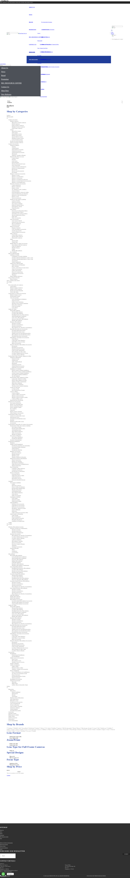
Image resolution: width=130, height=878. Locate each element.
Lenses (12, 129)
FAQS (1, 849)
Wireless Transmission (16, 440)
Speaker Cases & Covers (18, 662)
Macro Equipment (16, 223)
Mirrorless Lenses (16, 131)
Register (112, 33)
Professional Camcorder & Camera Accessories (20, 424)
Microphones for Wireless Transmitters (22, 535)
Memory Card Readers (17, 176)
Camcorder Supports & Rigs (19, 378)
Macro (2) (12, 756)
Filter (8, 107)
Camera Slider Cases (17, 398)
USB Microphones (16, 562)
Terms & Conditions (4, 847)
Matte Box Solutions (17, 304)
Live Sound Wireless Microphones (18, 588)
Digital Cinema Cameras (16, 287)
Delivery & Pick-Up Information (6, 842)
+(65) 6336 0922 (8, 871)
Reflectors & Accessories (18, 506)
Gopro (13, 729)
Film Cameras (13, 233)
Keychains (14, 172)
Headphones (13, 653)
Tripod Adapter (14, 709)
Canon (95, 728)
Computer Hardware (17, 469)
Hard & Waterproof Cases (18, 163)
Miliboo (44, 729)
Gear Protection (16, 165)
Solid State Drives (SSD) (18, 475)
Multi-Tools (15, 683)
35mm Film (15, 242)
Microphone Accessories (16, 599)
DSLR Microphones (15, 598)
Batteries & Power (16, 452)
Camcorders (13, 286)
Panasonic (66, 729)
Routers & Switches (17, 461)
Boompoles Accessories (17, 643)
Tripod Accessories (16, 151)
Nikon (49, 729)
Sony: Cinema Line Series (13, 280)
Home (8, 100)
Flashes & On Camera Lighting (18, 199)
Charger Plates (16, 190)
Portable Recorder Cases (18, 331)
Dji (99, 728)
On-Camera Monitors (15, 435)
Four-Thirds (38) (13, 738)
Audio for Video (44, 37)
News (1, 831)
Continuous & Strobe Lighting (19, 256)
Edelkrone (103, 728)
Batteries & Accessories (14, 401)
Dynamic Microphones (17, 559)
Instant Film (15, 240)
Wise (13, 731)
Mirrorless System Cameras (19, 122)
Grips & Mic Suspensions (18, 350)
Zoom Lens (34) (13, 745)
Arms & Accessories (17, 269)
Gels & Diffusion (16, 509)
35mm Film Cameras (17, 235)
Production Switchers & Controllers (21, 445)
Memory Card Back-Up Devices (20, 179)
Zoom (18, 731)
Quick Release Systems (17, 149)
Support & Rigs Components (19, 381)
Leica (26, 729)
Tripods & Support (15, 707)
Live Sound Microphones (16, 566)
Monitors (14, 274)
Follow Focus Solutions (17, 302)
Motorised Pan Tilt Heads (16, 400)
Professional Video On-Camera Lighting (20, 425)
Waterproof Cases (14, 417)
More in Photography (13, 253)
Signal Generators (16, 465)
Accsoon (28, 731)
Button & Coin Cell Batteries (19, 195)
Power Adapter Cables (15, 407)
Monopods (14, 153)
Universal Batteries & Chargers (20, 193)
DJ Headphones (16, 656)
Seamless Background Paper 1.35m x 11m (22, 257)
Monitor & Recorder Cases (17, 421)
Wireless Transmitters (17, 324)
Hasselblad (25, 728)
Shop (1, 838)
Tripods (14, 146)
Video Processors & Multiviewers (20, 464)
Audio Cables (15, 666)
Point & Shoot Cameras (18, 125)
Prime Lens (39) (13, 743)
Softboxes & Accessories (18, 504)
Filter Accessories (16, 217)
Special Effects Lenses (17, 136)
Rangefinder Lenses (17, 133)
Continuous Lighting (15, 496)
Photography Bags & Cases (17, 156)
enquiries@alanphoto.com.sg (10, 870)
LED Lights (15, 498)
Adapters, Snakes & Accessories (20, 669)
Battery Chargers (16, 186)
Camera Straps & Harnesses (19, 166)
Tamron (113, 729)
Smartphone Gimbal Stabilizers (20, 374)
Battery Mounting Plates (16, 405)
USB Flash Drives (16, 477)
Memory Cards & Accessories (17, 173)
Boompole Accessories (17, 347)
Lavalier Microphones (17, 313)
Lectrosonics (15, 552)
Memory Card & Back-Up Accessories (21, 180)
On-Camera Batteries (15, 403)
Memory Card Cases (17, 178)
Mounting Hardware (17, 519)
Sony (108, 729)
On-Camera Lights (16, 427)
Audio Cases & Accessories (17, 657)
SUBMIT (126, 854)
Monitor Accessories (15, 451)
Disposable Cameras (17, 237)
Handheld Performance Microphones (21, 568)
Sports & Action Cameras (16, 142)
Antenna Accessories (17, 546)
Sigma (104, 729)
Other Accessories (16, 432)
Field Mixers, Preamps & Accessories (19, 337)
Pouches (14, 159)
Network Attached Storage (18, 479)
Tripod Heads (15, 148)
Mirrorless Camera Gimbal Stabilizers (21, 371)
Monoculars (42, 89)
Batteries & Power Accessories (18, 183)
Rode (94, 729)
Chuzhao (10, 728)
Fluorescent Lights (16, 501)
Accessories (15, 260)
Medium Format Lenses (18, 138)
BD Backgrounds (67, 728)
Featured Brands (14, 548)
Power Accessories (16, 198)
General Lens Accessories (18, 222)
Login (112, 32)
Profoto (85, 729)
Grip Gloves (15, 494)
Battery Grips (15, 188)
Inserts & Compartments (18, 168)
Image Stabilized (16, 692)
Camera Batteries (16, 185)
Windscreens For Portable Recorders (21, 333)
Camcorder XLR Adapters (18, 340)
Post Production (14, 467)
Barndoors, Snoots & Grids (19, 508)
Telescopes (42, 51)
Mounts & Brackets (17, 489)
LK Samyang (32, 729)
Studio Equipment (16, 262)
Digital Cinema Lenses (16, 294)
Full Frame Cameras (17, 128)
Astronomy (14, 696)
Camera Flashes (16, 200)
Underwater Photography (16, 263)
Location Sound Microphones (17, 573)
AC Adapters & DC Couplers (19, 189)
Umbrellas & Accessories (18, 505)
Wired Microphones (15, 310)
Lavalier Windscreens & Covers (20, 353)
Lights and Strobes (16, 270)
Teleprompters (15, 448)
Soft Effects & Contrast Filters (19, 213)
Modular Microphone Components (20, 565)
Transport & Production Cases (18, 418)
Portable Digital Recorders (19, 330)
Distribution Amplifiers (18, 462)
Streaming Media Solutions (18, 447)
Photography (10, 116)
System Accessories (17, 230)
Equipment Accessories (17, 273)
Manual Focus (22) (14, 764)
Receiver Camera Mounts (18, 544)
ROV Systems (15, 266)
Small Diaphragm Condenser (19, 316)
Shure (13, 549)
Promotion (2, 835)
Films (11, 239)
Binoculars (42, 44)
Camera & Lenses (13, 119)
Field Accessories (43, 81)
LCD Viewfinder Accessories (19, 229)
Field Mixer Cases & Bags (18, 341)
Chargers (12, 410)
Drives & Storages (15, 472)
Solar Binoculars (14, 699)
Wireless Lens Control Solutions (20, 303)
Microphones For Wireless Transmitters (22, 327)
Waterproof (15, 693)
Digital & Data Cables (17, 667)
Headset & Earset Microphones (20, 571)
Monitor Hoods (16, 454)
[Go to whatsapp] (3, 874)
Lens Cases (14, 161)
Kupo (22, 729)
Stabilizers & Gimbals (15, 368)
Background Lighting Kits (18, 428)
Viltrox (42, 728)
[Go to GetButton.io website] (3, 876)
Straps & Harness (14, 704)
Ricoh (90, 729)
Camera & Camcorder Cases (17, 415)
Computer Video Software (18, 468)
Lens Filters (13, 209)
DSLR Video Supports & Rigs (19, 380)
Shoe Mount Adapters (17, 431)
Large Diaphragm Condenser (19, 556)
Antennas (14, 545)
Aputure (59, 728)
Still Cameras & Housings (18, 264)
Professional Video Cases (14, 414)
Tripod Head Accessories (18, 152)
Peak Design (73, 729)
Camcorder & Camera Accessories (47, 29)
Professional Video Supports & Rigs (19, 377)
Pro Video (39, 55)
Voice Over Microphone (18, 613)
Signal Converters (16, 459)
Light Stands (15, 515)
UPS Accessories (16, 677)
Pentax (80, 729)
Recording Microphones (16, 555)
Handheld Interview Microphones (20, 314)
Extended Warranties (15, 710)
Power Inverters (16, 674)
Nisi (53, 729)
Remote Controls (16, 227)
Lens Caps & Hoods (17, 220)
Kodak (37, 728)
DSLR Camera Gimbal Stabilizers (20, 370)
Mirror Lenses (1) (14, 757)
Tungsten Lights (16, 499)
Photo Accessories (14, 226)
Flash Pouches (15, 162)
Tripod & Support (14, 145)
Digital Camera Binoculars (17, 697)
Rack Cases (15, 659)
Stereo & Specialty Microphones (20, 319)
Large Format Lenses (17, 139)
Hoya (18, 729)
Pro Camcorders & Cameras (46, 22)
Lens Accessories (14, 219)
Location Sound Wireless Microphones (20, 581)
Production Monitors (17, 438)
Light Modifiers (14, 502)
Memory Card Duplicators (18, 182)
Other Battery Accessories (16, 412)
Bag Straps (14, 169)
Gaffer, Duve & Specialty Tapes (20, 684)
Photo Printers (14, 279)
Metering (14, 682)
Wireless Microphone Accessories (20, 602)
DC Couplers (13, 408)
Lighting (10, 481)
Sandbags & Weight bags (18, 521)
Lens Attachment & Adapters (19, 299)
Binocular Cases (14, 700)
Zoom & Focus (15, 300)
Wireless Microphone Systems (16, 526)
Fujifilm (109, 728)
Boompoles (14, 346)
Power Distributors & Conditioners (21, 672)
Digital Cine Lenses (17, 135)
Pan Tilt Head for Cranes (18, 390)
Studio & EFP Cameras (16, 289)
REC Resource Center (4, 836)
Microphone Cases (16, 660)
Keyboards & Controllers (18, 471)
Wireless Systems (16, 323)
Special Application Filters (18, 215)
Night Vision (42, 74)
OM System (59, 729)
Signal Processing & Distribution (18, 458)
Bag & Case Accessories (18, 170)
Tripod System (15, 358)
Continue (8, 775)
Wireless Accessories (15, 534)
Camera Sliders (14, 391)
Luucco (38, 33)
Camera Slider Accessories (18, 394)
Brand (1, 833)
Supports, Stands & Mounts (19, 155)
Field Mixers (15, 339)
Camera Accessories (13, 143)
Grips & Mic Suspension (18, 646)
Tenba (9, 731)
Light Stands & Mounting (16, 514)
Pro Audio (39, 63)
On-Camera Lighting (17, 203)
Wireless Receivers (16, 326)
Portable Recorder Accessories (19, 336)
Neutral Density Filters (17, 212)
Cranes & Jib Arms (15, 387)
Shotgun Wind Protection (18, 348)
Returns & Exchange (4, 844)
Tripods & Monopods (15, 357)
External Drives (16, 474)
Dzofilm (23, 731)
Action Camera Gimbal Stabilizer (20, 373)
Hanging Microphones (17, 572)
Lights (13, 249)
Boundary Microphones (18, 563)
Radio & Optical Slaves (18, 205)
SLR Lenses (15, 132)
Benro (79, 728)
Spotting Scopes (43, 59)
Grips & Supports (16, 246)
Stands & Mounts (14, 663)
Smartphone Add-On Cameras (19, 244)
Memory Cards (16, 175)
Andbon (54, 728)
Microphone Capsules (17, 541)
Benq (74, 728)
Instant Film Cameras (17, 236)
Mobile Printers (16, 247)
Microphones (11, 553)
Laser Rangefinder (43, 96)
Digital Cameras (14, 121)
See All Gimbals (16, 375)
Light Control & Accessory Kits (20, 512)
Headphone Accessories (16, 679)
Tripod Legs (15, 360)
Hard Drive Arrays (17, 478)
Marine (14, 694)
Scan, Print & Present (14, 277)
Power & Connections (17, 271)
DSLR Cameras (16, 124)
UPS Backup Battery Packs (18, 676)
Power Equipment (14, 670)
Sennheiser (14, 551)
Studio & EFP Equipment (16, 444)
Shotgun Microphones (17, 311)
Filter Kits (14, 216)
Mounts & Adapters (17, 434)
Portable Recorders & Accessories (18, 329)
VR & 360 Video (14, 292)
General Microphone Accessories (20, 603)
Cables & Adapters (16, 539)
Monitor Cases (15, 455)
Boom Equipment (16, 516)
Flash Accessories (16, 202)
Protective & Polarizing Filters (20, 210)
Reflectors (14, 511)
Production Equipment (14, 441)
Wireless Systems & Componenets (18, 528)
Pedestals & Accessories (18, 367)
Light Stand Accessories (18, 518)
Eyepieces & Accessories (16, 702)
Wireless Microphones (15, 321)
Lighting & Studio (14, 254)
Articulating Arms (16, 430)
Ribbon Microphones (17, 561)
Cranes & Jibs (15, 388)
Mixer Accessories (16, 343)
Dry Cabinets (13, 252)
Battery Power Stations (16, 411)
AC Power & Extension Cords (19, 673)
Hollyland (31, 728)
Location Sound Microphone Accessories (22, 600)
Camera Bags (15, 158)
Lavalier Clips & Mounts (18, 354)
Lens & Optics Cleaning (16, 706)
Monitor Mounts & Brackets (19, 457)
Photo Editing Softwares (16, 276)
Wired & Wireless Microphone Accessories (21, 344)
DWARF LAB (17, 728)
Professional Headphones (18, 655)
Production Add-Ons (17, 449)
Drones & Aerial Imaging (16, 141)
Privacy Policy (3, 846)
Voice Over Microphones (18, 317)
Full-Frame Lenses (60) (15, 736)
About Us (2, 830)
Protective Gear (16, 225)
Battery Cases (15, 196)
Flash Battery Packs (17, 206)
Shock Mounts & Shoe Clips (19, 351)
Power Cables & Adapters (18, 486)
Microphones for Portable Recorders (21, 334)
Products (9, 102)
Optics (8, 686)
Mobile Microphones (17, 250)
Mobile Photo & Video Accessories (18, 243)
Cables (10, 522)
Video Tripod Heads (17, 361)
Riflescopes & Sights (44, 66)
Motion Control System (18, 395)
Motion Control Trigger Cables (20, 397)
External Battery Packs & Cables (20, 192)
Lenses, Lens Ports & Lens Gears (20, 267)
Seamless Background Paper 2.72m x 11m (22, 259)
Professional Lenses (15, 296)
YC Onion (48, 728)
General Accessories (15, 680)
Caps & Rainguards (15, 703)
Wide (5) (11, 750)
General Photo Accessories (18, 232)
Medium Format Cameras (18, 126)
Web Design (90, 875)
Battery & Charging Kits (16, 404)
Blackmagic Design (87, 728)
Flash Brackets (15, 207)
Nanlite (34, 731)
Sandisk (99, 729)
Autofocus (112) (13, 763)
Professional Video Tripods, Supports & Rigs (50, 44)
